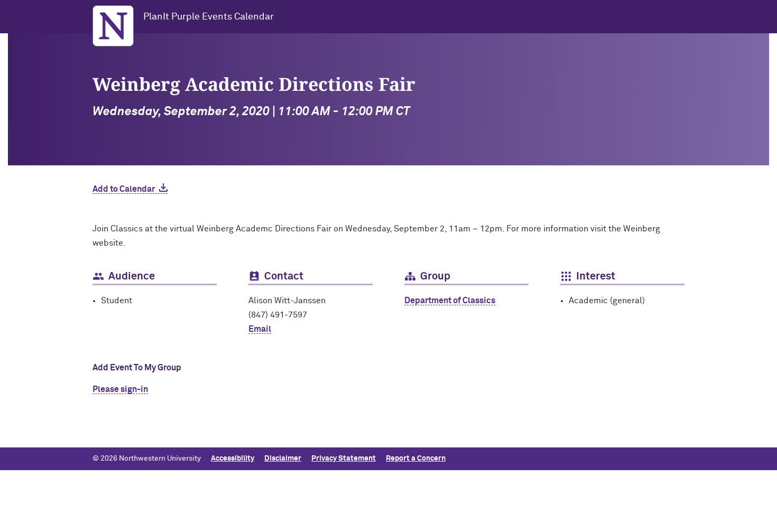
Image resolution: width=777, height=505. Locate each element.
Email (259, 329)
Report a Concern (416, 458)
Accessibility (232, 458)
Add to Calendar (123, 189)
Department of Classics (449, 300)
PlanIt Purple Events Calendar (208, 17)
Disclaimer (282, 458)
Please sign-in (120, 389)
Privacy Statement (343, 458)
